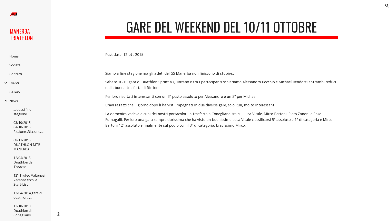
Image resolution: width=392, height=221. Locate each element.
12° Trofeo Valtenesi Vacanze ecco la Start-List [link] (29, 180)
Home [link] (14, 56)
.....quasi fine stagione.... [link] (22, 111)
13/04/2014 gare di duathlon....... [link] (27, 195)
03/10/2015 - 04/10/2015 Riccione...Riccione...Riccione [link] (30, 127)
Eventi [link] (14, 83)
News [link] (13, 101)
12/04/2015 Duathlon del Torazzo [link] (23, 162)
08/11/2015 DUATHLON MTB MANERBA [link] (26, 144)
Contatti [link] (15, 74)
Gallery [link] (14, 92)
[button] (387, 6)
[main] (221, 28)
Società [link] (14, 65)
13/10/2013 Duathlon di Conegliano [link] (22, 210)
